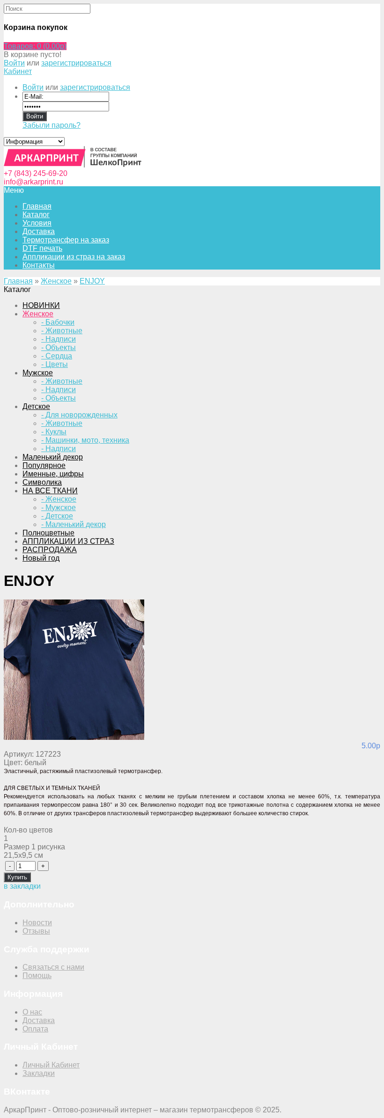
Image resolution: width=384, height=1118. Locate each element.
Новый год (40, 558)
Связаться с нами (53, 967)
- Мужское (58, 508)
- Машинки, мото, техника (85, 440)
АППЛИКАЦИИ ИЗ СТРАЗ (68, 541)
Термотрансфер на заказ (65, 240)
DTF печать (42, 248)
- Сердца (56, 356)
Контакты (38, 265)
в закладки (22, 886)
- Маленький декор (73, 524)
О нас (32, 1012)
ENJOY (92, 281)
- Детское (57, 516)
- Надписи (58, 339)
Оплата (35, 1029)
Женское (56, 281)
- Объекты (58, 347)
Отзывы (36, 931)
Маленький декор (52, 457)
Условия (37, 223)
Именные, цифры (53, 474)
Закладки (38, 1073)
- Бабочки (57, 322)
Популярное (44, 465)
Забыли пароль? (51, 125)
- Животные (61, 331)
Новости (37, 923)
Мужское (37, 373)
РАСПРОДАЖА (49, 550)
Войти (14, 63)
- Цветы (54, 364)
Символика (42, 482)
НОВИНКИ (41, 305)
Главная (18, 281)
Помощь (37, 975)
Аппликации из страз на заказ (73, 257)
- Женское (58, 499)
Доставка (38, 231)
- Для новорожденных (79, 415)
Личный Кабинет (51, 1065)
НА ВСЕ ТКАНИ (50, 491)
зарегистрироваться (76, 63)
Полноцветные (48, 533)
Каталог (36, 215)
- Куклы (53, 432)
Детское (36, 406)
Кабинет (18, 71)
